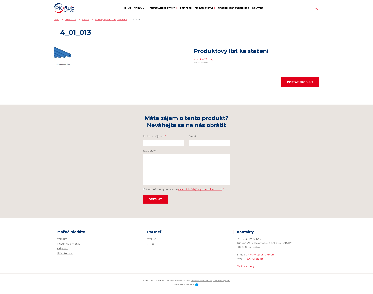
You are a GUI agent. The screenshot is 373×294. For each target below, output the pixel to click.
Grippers (62, 248)
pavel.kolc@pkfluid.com (260, 254)
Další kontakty (245, 266)
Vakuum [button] (139, 8)
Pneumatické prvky (69, 243)
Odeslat (155, 199)
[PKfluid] (64, 8)
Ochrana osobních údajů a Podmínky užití (210, 280)
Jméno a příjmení (154, 136)
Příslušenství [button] (204, 8)
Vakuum (62, 239)
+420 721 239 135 (254, 258)
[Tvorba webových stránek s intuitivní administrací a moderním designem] (196, 285)
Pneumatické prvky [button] (162, 8)
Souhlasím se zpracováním (184, 189)
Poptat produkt (300, 82)
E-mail (193, 136)
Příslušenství (65, 253)
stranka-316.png (203, 59)
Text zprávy (150, 150)
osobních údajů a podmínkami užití (200, 189)
